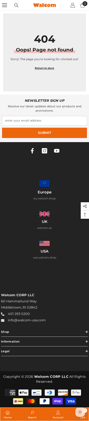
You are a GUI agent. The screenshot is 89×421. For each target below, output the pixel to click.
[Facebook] (32, 150)
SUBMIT (44, 133)
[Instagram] (44, 150)
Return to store (44, 68)
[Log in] (72, 5)
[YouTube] (56, 150)
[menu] (4, 5)
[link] (32, 414)
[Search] (16, 5)
